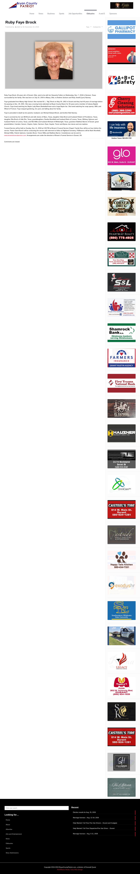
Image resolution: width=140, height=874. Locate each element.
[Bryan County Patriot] (23, 5)
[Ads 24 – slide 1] (122, 585)
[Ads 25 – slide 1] (122, 610)
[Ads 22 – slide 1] (122, 534)
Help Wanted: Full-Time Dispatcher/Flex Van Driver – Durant (94, 828)
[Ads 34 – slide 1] (122, 787)
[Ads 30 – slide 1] (122, 105)
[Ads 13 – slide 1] (122, 358)
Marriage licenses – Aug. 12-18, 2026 (86, 817)
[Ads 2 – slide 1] (122, 155)
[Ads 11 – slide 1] (122, 29)
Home (8, 820)
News (8, 839)
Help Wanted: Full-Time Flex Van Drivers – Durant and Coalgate (95, 823)
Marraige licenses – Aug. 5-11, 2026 (85, 834)
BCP (18, 27)
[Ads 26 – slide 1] (122, 54)
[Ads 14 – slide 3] (122, 383)
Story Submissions (12, 853)
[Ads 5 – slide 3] (122, 231)
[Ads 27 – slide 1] (122, 636)
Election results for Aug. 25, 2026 (84, 812)
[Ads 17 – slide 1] (122, 433)
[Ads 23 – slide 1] (122, 560)
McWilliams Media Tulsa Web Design (70, 869)
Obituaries (9, 843)
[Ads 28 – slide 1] (122, 661)
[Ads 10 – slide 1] (122, 307)
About (8, 824)
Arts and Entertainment (14, 834)
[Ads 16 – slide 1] (122, 80)
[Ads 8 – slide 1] (122, 282)
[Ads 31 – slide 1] (122, 711)
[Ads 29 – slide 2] (122, 686)
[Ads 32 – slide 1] (122, 737)
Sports (8, 848)
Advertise (9, 829)
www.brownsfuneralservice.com (15, 135)
